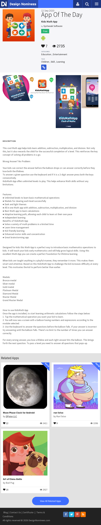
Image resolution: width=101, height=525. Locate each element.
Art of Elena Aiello (12, 479)
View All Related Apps (50, 501)
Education (46, 54)
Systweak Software (53, 26)
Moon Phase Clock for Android (19, 412)
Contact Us (15, 512)
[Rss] (83, 514)
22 (6, 423)
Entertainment (60, 54)
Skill (53, 61)
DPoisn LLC (11, 416)
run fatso (58, 412)
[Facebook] (65, 514)
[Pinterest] (77, 514)
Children (45, 61)
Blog (5, 512)
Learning (60, 61)
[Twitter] (71, 514)
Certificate (28, 512)
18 (6, 489)
